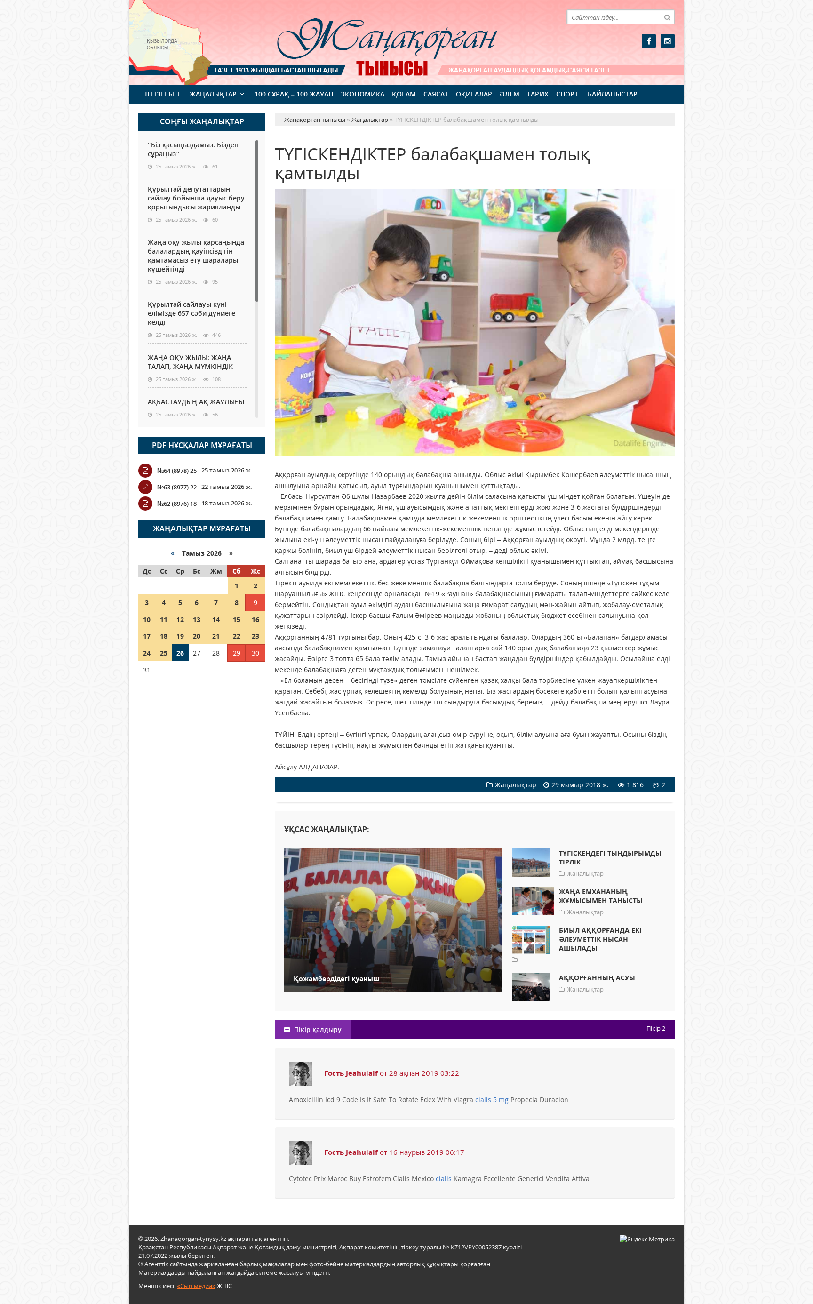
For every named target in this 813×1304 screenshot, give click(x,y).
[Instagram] (668, 41)
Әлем (509, 93)
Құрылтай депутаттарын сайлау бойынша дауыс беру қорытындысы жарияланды (196, 197)
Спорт (567, 93)
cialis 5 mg (492, 1099)
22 (236, 636)
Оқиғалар (474, 93)
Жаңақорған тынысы (373, 41)
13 (196, 619)
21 (216, 636)
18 (163, 636)
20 (196, 636)
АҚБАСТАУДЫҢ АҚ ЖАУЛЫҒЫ (196, 401)
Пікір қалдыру (317, 1029)
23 (255, 636)
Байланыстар (613, 93)
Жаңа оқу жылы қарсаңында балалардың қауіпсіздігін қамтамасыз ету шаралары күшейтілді (196, 255)
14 (216, 619)
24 (147, 652)
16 (255, 619)
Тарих (538, 93)
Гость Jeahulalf (351, 1073)
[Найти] (667, 17)
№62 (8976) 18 (177, 503)
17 (147, 636)
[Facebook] (649, 41)
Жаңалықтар (213, 93)
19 (180, 636)
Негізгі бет (161, 93)
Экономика (362, 93)
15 (236, 619)
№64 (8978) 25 (177, 470)
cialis (444, 1178)
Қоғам (404, 93)
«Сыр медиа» (196, 1285)
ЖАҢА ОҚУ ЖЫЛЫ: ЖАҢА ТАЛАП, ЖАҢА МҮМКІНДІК (190, 362)
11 (163, 619)
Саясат (435, 93)
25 (163, 652)
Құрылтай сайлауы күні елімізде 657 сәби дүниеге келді (191, 313)
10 (147, 619)
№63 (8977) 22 (177, 487)
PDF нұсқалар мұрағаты (202, 445)
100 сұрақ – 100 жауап (294, 93)
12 (180, 619)
